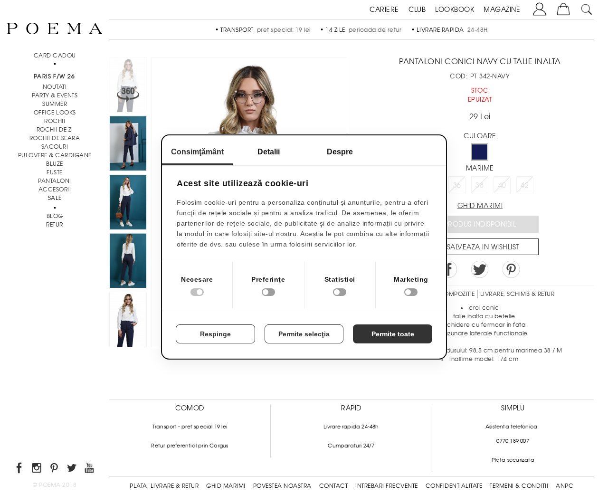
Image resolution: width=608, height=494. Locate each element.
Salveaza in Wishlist (483, 247)
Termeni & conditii (519, 486)
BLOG (55, 216)
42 (525, 185)
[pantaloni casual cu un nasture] (128, 262)
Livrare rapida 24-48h (351, 426)
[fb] (19, 469)
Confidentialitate (454, 486)
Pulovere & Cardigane (55, 155)
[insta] (37, 469)
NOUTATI (55, 87)
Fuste (55, 172)
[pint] (55, 469)
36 (457, 185)
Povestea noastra (282, 486)
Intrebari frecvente (386, 486)
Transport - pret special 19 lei (189, 426)
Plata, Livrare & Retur (164, 486)
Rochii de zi (55, 129)
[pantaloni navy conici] (128, 144)
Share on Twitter (479, 269)
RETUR (54, 224)
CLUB (417, 9)
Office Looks (55, 112)
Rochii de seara (54, 138)
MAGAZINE (502, 9)
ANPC (564, 486)
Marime (480, 168)
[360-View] (128, 86)
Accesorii (54, 189)
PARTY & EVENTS (54, 95)
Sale (55, 198)
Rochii (54, 121)
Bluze (54, 164)
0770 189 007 (512, 440)
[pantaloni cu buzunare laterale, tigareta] (128, 321)
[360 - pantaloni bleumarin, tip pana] (128, 203)
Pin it (511, 269)
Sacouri (54, 146)
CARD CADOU (55, 55)
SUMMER (54, 104)
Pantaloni (54, 181)
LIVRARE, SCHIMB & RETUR (517, 294)
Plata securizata (513, 459)
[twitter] (72, 469)
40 (502, 185)
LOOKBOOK (454, 9)
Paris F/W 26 (54, 76)
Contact (333, 486)
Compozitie (457, 294)
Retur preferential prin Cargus (189, 445)
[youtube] (90, 469)
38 (479, 185)
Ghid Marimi (226, 486)
